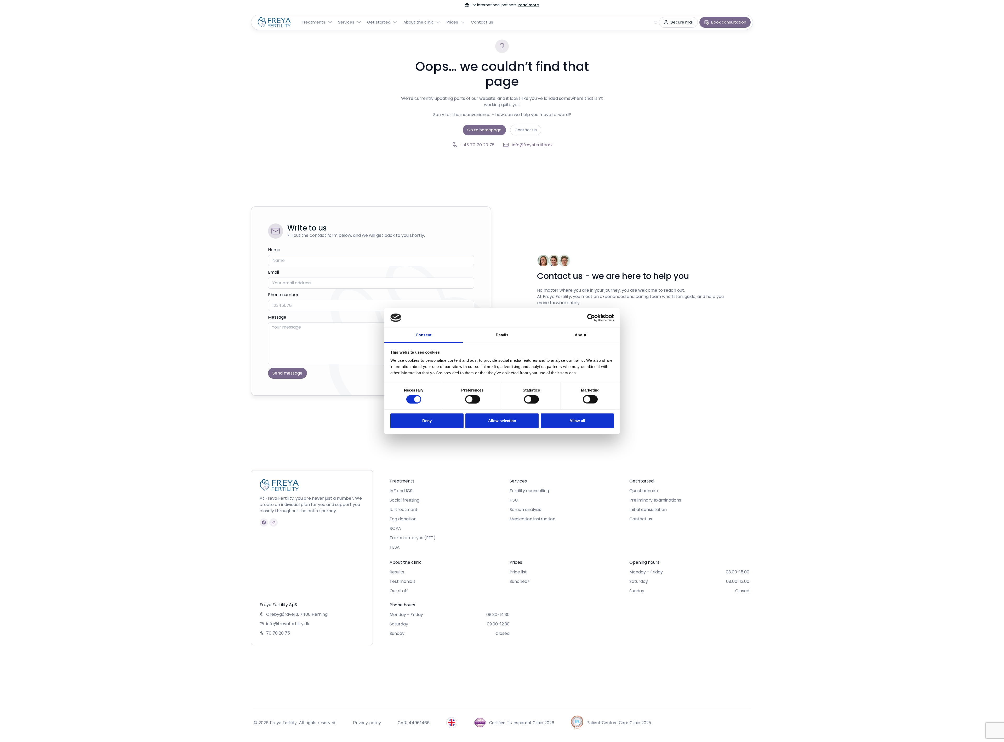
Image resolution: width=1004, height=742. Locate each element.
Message (277, 317)
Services (346, 22)
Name (274, 250)
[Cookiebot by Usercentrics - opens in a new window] (591, 318)
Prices (452, 22)
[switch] (472, 399)
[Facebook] (264, 522)
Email (273, 272)
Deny (427, 420)
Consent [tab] (423, 335)
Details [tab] (502, 335)
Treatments (313, 22)
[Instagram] (273, 522)
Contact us (482, 22)
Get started (379, 22)
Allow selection (502, 420)
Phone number (283, 295)
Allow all (577, 420)
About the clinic (418, 22)
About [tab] (580, 335)
